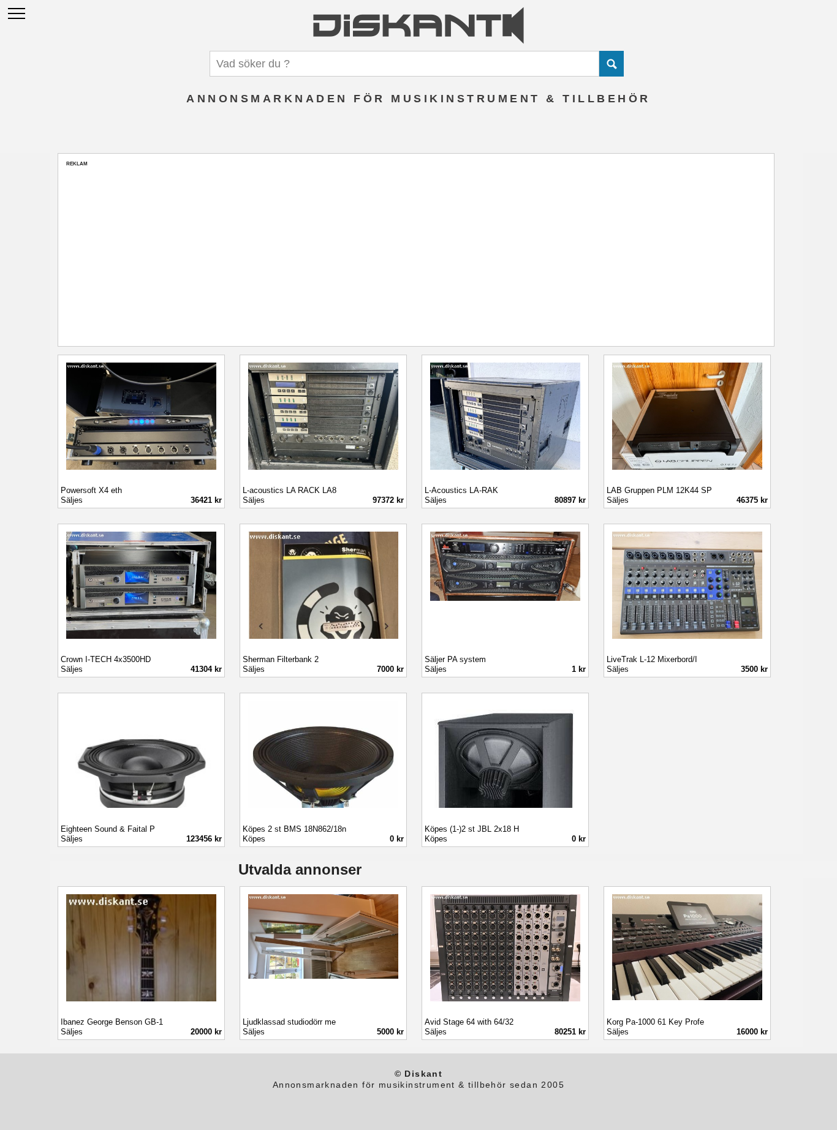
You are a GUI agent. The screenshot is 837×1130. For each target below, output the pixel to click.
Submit (611, 64)
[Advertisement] (416, 253)
